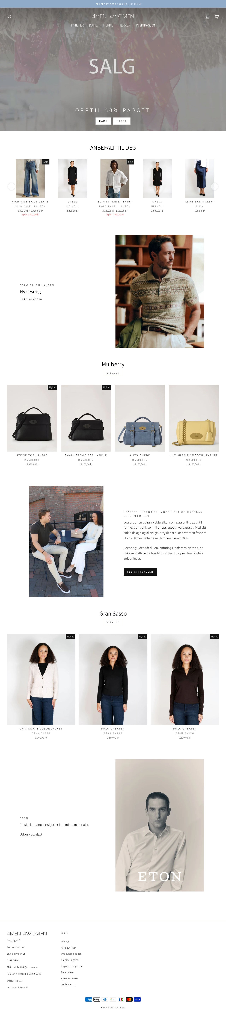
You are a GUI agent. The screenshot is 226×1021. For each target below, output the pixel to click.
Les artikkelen (140, 571)
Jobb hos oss (68, 984)
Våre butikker (68, 947)
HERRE (108, 25)
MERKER (124, 25)
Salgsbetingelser (70, 959)
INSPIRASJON (146, 25)
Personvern (67, 972)
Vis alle (113, 373)
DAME (93, 25)
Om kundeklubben (71, 953)
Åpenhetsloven (69, 978)
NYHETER (77, 25)
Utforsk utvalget (31, 834)
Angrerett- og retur (71, 966)
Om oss (65, 941)
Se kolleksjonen (31, 299)
